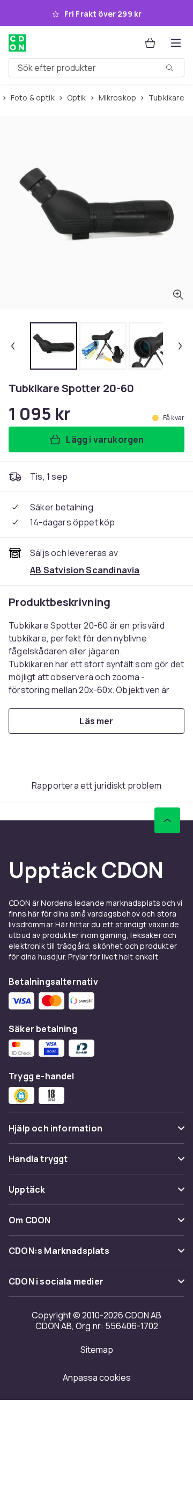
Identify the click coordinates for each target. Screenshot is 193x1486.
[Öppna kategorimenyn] (176, 43)
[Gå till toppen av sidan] (167, 820)
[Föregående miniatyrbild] (13, 346)
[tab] (53, 346)
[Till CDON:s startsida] (18, 43)
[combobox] (96, 67)
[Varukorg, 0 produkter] (150, 43)
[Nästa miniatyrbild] (180, 346)
